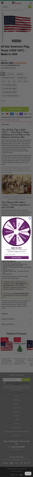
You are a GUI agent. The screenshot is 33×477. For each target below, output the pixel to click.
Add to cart (16, 127)
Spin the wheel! (16, 257)
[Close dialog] (30, 218)
